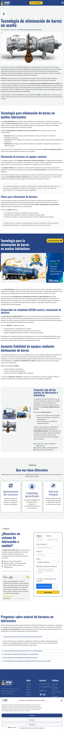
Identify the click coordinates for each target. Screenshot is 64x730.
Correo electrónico (41, 544)
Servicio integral (53, 493)
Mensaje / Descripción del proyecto (46, 566)
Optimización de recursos (10, 493)
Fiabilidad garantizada (32, 495)
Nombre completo (39, 536)
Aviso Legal (41, 728)
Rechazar (32, 720)
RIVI (2, 29)
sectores (37, 289)
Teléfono (39, 551)
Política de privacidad (33, 728)
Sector (38, 559)
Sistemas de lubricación (10, 29)
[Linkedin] (41, 694)
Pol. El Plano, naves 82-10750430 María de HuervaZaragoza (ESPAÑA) (9, 691)
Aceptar (32, 715)
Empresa (48, 536)
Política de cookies (24, 728)
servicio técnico (33, 89)
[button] (61, 700)
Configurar (32, 724)
